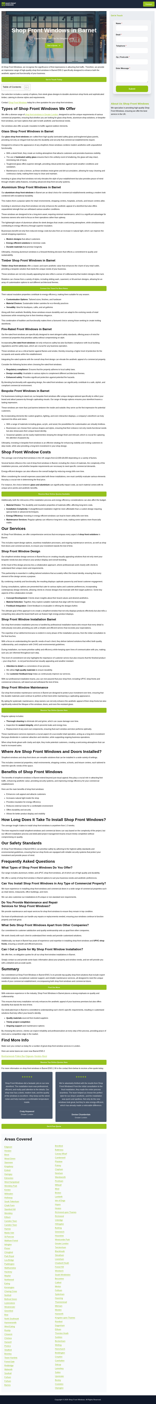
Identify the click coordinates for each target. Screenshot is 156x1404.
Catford (58, 1283)
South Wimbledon (62, 1275)
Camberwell (60, 1158)
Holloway (8, 1198)
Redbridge (9, 1365)
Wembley (8, 1213)
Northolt (7, 1295)
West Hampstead (11, 1182)
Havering (59, 1298)
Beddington (60, 1353)
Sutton (58, 1372)
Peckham (59, 1181)
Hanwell (8, 1342)
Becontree (59, 1279)
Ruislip (7, 1330)
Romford (58, 1322)
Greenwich (59, 1232)
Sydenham (59, 1294)
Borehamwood (7, 1056)
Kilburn (7, 1217)
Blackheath (60, 1251)
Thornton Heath (61, 1333)
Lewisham (59, 1259)
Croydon (58, 1357)
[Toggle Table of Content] (25, 87)
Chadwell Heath (62, 1263)
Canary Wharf (61, 1154)
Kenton (7, 1190)
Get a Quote (52, 45)
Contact (149, 4)
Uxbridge (59, 1220)
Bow (6, 1315)
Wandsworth (60, 1177)
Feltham (58, 1290)
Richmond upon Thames (65, 1212)
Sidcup (58, 1364)
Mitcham (58, 1306)
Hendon (37, 1056)
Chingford (8, 1252)
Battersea (59, 1150)
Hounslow (59, 1236)
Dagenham (60, 1325)
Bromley (8, 1354)
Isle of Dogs (60, 1201)
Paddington (9, 1264)
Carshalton (59, 1361)
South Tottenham (11, 1202)
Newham (59, 1173)
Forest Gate (9, 1362)
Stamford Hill (10, 1209)
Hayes (58, 1204)
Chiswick (8, 1334)
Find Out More (54, 987)
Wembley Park (10, 1186)
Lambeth (59, 1197)
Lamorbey (59, 1368)
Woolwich (59, 1271)
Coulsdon (59, 1384)
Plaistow (58, 1161)
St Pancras (9, 1237)
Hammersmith (10, 1323)
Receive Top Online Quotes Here (54, 710)
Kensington (9, 1287)
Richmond (59, 1216)
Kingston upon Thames (65, 1318)
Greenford (8, 1311)
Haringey (8, 1174)
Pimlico (7, 1346)
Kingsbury (8, 1166)
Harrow (7, 1229)
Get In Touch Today (54, 80)
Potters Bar (20, 1056)
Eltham (58, 1329)
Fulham (7, 1377)
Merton (58, 1286)
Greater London (61, 1243)
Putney (58, 1165)
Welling (58, 1345)
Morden (58, 1310)
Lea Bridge (9, 1260)
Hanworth (59, 1314)
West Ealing (9, 1326)
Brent (44, 1056)
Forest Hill (59, 1267)
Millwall (58, 1185)
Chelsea (8, 1338)
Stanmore (8, 1162)
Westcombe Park (62, 1240)
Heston (58, 1208)
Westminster (9, 1307)
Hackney (8, 1272)
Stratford (8, 1350)
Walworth (8, 1369)
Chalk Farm (9, 1205)
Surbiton (58, 1337)
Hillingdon (59, 1224)
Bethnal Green (10, 1299)
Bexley (58, 1380)
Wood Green (9, 1159)
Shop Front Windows (18, 103)
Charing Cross (10, 1291)
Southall (8, 1373)
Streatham (59, 1255)
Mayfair (7, 1276)
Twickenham (60, 1247)
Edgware (29, 1056)
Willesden (8, 1194)
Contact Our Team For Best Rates (54, 288)
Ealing (7, 1283)
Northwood (9, 1280)
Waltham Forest (11, 1241)
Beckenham (60, 1341)
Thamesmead (61, 1302)
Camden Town (10, 1221)
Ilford (57, 1189)
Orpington (59, 1388)
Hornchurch (60, 1349)
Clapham (59, 1169)
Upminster (59, 1376)
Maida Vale (9, 1233)
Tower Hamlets (10, 1358)
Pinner (7, 1248)
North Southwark (11, 1319)
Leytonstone (9, 1303)
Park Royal (9, 1256)
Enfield (7, 1170)
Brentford (59, 1146)
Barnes (7, 1385)
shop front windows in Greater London (41, 114)
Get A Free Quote (54, 1126)
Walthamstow (10, 1268)
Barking (58, 1228)
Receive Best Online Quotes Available (54, 494)
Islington (8, 1244)
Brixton (58, 1193)
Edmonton (8, 1178)
